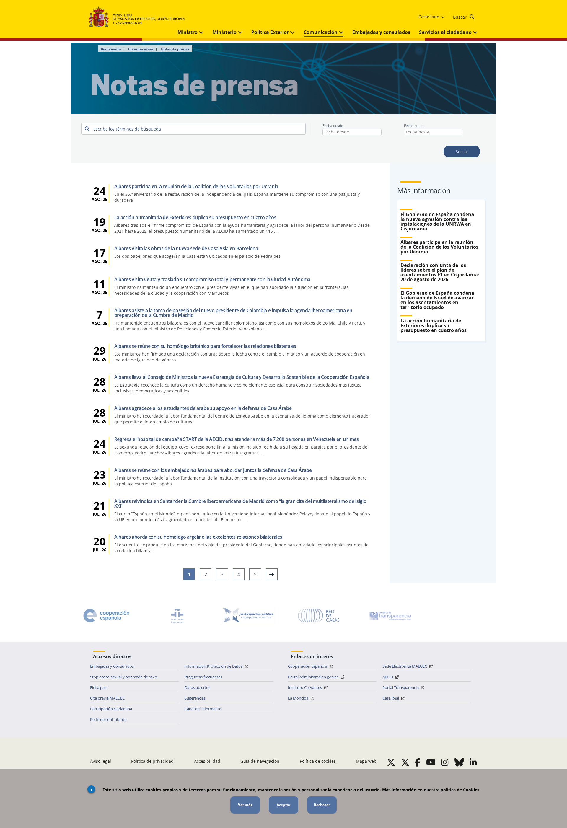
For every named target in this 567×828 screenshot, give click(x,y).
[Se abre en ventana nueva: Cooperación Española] (106, 615)
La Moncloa (298, 698)
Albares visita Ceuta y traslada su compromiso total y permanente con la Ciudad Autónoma (212, 279)
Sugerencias (195, 698)
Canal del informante (203, 708)
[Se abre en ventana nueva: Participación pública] (248, 615)
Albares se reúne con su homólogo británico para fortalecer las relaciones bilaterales (205, 346)
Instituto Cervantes (305, 687)
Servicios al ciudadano (446, 32)
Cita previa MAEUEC (107, 698)
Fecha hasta (414, 125)
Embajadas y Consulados (112, 666)
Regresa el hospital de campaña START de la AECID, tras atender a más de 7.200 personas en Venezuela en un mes (236, 439)
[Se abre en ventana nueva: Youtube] (431, 762)
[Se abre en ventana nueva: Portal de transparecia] (390, 615)
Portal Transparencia (401, 687)
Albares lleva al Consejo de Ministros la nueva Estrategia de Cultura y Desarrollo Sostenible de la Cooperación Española (241, 377)
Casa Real (391, 698)
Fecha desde (332, 125)
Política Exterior (270, 32)
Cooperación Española (308, 666)
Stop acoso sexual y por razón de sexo (123, 676)
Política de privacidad (152, 761)
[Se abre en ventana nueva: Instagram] (445, 762)
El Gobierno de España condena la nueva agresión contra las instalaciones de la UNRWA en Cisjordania (437, 221)
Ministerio (225, 32)
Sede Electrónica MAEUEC (405, 666)
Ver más (245, 804)
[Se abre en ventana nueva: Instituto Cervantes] (177, 615)
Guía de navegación (259, 761)
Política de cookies (318, 761)
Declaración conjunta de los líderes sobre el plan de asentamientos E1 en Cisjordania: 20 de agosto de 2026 (439, 272)
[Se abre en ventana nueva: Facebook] (417, 762)
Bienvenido (111, 49)
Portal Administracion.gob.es (313, 676)
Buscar (460, 17)
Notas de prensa (175, 49)
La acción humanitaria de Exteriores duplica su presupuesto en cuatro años (195, 217)
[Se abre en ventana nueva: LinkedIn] (473, 762)
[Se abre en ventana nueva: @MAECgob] (391, 762)
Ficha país (98, 687)
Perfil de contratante (108, 719)
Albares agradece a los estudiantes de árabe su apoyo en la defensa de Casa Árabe (203, 408)
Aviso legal (100, 761)
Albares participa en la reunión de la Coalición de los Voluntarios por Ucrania (196, 186)
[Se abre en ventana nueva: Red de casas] (319, 615)
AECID (388, 676)
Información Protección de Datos (214, 666)
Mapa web (366, 761)
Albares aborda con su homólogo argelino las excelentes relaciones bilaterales (198, 537)
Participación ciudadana (111, 708)
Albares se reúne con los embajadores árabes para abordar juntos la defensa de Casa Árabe (213, 470)
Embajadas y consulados (381, 32)
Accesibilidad (207, 761)
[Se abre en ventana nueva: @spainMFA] (405, 762)
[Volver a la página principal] (140, 17)
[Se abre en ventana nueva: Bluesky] (459, 762)
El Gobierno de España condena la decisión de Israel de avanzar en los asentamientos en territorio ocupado (437, 300)
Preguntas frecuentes (203, 676)
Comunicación (321, 32)
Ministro (188, 32)
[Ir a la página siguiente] (271, 574)
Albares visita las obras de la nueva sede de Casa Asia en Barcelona (186, 248)
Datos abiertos (197, 687)
